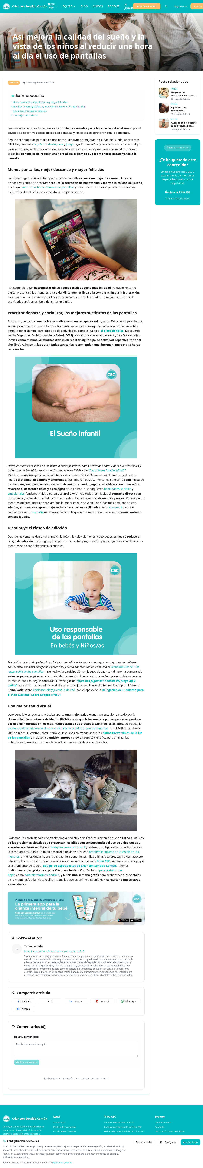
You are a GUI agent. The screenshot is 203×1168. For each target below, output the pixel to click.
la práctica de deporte (48, 144)
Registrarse (180, 6)
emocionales (16, 493)
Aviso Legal (59, 1122)
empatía (37, 512)
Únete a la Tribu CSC (178, 147)
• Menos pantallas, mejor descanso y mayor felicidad (39, 102)
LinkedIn (78, 1001)
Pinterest (104, 1001)
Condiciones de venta (64, 1131)
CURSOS (98, 6)
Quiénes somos (163, 1122)
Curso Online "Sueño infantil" (107, 470)
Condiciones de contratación (119, 1122)
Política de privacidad (64, 1126)
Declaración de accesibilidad (170, 1131)
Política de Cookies (62, 1162)
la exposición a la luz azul (68, 847)
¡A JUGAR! (128, 6)
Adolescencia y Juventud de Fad (54, 690)
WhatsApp (130, 1001)
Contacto (159, 1126)
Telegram (26, 1008)
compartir (115, 507)
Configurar (170, 1142)
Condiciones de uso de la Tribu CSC (123, 1126)
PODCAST (113, 6)
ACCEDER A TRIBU (146, 6)
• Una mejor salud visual (24, 115)
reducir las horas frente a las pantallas (48, 187)
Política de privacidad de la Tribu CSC (124, 1131)
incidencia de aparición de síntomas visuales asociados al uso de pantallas (58, 728)
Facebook (26, 1001)
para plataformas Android (42, 875)
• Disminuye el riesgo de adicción (29, 110)
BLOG (84, 6)
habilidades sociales (117, 489)
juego (70, 144)
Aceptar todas (190, 1142)
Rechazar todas (144, 1142)
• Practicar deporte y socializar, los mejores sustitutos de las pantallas (48, 106)
